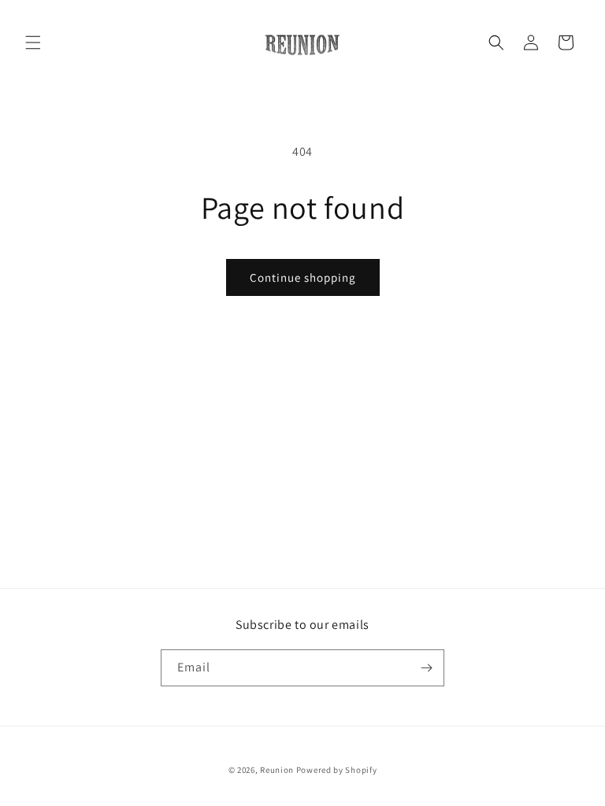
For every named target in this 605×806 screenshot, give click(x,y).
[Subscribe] (426, 667)
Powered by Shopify (336, 769)
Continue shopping (303, 277)
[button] (33, 42)
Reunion (277, 769)
